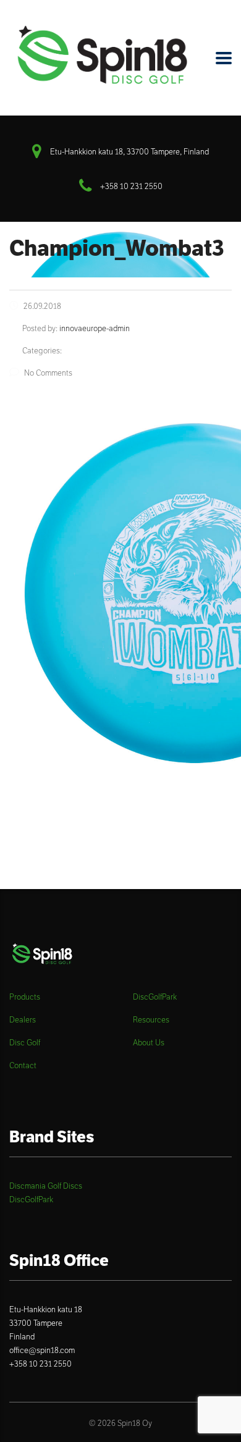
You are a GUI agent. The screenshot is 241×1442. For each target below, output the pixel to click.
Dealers (22, 1020)
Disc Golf (24, 1043)
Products (24, 997)
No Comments (48, 373)
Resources (151, 1020)
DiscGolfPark (155, 997)
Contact (22, 1066)
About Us (148, 1043)
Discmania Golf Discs (45, 1186)
